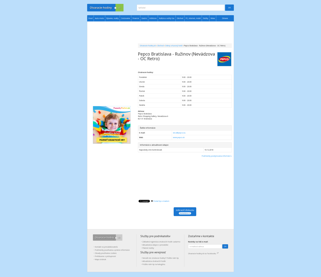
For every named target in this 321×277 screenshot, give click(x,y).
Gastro (144, 18)
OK (229, 7)
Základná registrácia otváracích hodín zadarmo (161, 242)
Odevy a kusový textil (173, 45)
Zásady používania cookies (106, 253)
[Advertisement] (185, 32)
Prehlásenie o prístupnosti (105, 256)
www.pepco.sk (179, 137)
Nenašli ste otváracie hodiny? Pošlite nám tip (160, 258)
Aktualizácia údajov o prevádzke (155, 245)
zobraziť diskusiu (185, 211)
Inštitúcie (153, 18)
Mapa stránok (100, 259)
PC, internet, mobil (193, 18)
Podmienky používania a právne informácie (112, 250)
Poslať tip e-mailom (161, 201)
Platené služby (148, 248)
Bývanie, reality (112, 18)
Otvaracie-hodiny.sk (148, 45)
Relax (213, 18)
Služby (205, 18)
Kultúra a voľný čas (166, 18)
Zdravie (225, 18)
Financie (135, 18)
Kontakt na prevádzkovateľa (106, 247)
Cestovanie (125, 18)
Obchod (160, 45)
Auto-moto (99, 18)
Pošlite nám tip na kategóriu (153, 264)
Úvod (90, 18)
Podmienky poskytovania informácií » (217, 156)
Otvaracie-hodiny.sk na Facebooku (202, 253)
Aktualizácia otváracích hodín (154, 261)
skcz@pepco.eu (179, 133)
